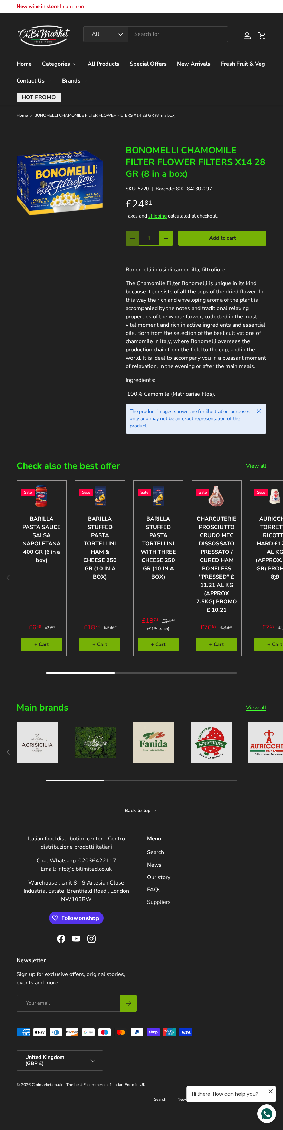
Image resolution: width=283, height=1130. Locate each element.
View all (256, 466)
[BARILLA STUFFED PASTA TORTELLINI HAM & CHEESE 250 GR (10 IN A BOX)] (99, 496)
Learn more (73, 6)
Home (24, 64)
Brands (71, 81)
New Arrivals (194, 64)
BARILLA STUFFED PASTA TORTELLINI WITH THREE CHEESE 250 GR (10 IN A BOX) (158, 548)
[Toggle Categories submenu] (75, 64)
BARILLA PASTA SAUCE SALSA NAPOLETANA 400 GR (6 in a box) (41, 539)
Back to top (138, 810)
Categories (56, 64)
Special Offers (148, 64)
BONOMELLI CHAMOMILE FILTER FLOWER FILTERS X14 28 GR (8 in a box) (105, 115)
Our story (158, 877)
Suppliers (159, 902)
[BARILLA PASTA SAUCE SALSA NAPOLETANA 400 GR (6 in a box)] (41, 496)
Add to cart (222, 237)
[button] (262, 35)
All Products (103, 64)
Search (155, 852)
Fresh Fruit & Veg (243, 64)
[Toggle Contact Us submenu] (49, 81)
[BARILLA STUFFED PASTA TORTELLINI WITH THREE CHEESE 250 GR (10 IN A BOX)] (158, 496)
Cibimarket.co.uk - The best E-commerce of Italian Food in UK (89, 1085)
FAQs (154, 890)
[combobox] (156, 34)
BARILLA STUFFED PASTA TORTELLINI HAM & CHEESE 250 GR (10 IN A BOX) (100, 548)
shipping (157, 216)
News (154, 865)
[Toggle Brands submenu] (85, 81)
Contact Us (31, 81)
